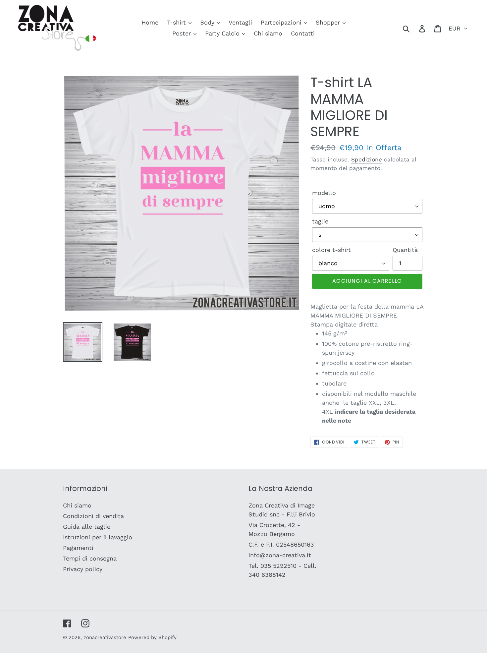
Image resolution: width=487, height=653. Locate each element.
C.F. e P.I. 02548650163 (281, 544)
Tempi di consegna (90, 558)
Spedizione (366, 159)
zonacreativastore (104, 637)
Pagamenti (78, 547)
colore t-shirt (331, 249)
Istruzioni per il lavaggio (97, 537)
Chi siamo (77, 505)
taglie (320, 221)
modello (324, 192)
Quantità (405, 249)
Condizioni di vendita (93, 515)
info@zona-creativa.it (279, 555)
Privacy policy (82, 568)
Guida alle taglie (86, 526)
